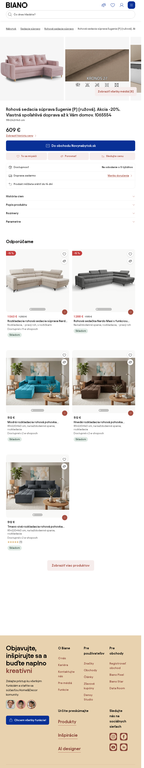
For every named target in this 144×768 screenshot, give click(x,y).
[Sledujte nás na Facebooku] (124, 736)
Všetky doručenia (118, 175)
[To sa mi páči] (64, 254)
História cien (15, 196)
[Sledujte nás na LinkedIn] (124, 747)
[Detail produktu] (64, 312)
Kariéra (63, 665)
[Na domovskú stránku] (17, 5)
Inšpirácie (68, 735)
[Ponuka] (131, 5)
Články (88, 677)
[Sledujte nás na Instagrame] (113, 736)
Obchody (90, 670)
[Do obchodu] (32, 69)
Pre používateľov (93, 650)
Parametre (13, 221)
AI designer (69, 748)
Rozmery (12, 213)
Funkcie (63, 689)
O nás (62, 658)
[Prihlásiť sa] (121, 5)
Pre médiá (65, 683)
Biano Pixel (117, 674)
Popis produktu (16, 204)
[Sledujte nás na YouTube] (113, 747)
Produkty (67, 721)
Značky (89, 663)
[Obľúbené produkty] (112, 5)
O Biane (64, 648)
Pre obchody (116, 650)
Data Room (117, 688)
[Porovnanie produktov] (103, 5)
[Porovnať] (64, 261)
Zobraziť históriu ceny (19, 135)
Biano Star (116, 681)
